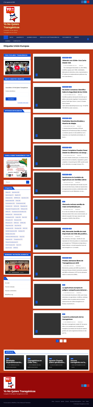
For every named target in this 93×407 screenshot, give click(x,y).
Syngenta (9, 239)
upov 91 (9, 247)
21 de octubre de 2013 (69, 94)
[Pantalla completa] (27, 73)
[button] (85, 39)
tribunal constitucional (12, 242)
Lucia (72, 367)
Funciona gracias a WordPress (10, 402)
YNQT (70, 57)
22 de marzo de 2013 (69, 292)
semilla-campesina (11, 231)
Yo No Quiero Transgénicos (19, 391)
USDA (15, 247)
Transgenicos (18, 239)
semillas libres (10, 233)
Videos (76, 37)
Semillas (21, 231)
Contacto (16, 41)
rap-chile (18, 225)
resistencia (9, 228)
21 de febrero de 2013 (69, 322)
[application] (17, 67)
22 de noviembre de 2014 (70, 65)
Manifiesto (20, 37)
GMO (8, 211)
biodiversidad (10, 200)
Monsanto (17, 220)
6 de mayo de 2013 (68, 209)
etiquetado (24, 206)
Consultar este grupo (23, 102)
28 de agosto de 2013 (69, 126)
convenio (9, 206)
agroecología (9, 195)
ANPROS (17, 197)
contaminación (20, 203)
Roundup (18, 228)
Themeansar (27, 402)
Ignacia (81, 65)
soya (22, 236)
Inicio (11, 37)
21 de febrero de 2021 (13, 365)
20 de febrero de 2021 (35, 365)
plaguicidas (9, 225)
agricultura (15, 192)
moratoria (9, 222)
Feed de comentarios (10, 290)
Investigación (10, 217)
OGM (16, 222)
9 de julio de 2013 (68, 182)
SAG (25, 228)
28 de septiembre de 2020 (78, 365)
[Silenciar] (25, 73)
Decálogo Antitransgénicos (49, 37)
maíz (24, 217)
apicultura (25, 197)
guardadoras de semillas (19, 211)
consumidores (10, 203)
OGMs (22, 222)
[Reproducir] (7, 73)
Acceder (7, 283)
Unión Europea (10, 244)
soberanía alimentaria (12, 236)
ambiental (9, 197)
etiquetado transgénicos (12, 208)
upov (18, 244)
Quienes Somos (32, 37)
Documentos (66, 37)
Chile (18, 200)
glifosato (24, 208)
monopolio (9, 220)
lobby (18, 217)
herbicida (9, 214)
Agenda (7, 41)
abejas (8, 192)
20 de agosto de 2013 (69, 155)
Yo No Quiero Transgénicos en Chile (81, 403)
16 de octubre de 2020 (56, 365)
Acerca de (57, 401)
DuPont (16, 206)
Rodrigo (77, 182)
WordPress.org (9, 294)
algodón (17, 195)
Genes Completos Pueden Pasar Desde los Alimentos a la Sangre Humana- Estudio (74, 152)
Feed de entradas (9, 286)
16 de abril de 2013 (68, 265)
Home (53, 401)
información (18, 214)
